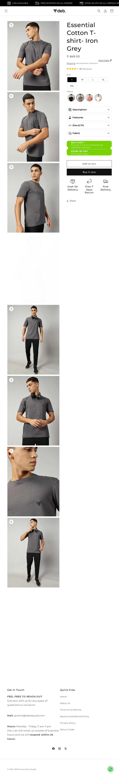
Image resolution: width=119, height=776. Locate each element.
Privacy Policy (68, 723)
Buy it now (89, 172)
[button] (6, 11)
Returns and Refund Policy (74, 716)
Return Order (67, 729)
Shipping (71, 63)
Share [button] (73, 200)
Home (63, 696)
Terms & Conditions (70, 709)
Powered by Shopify (27, 769)
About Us (65, 703)
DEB (16, 769)
